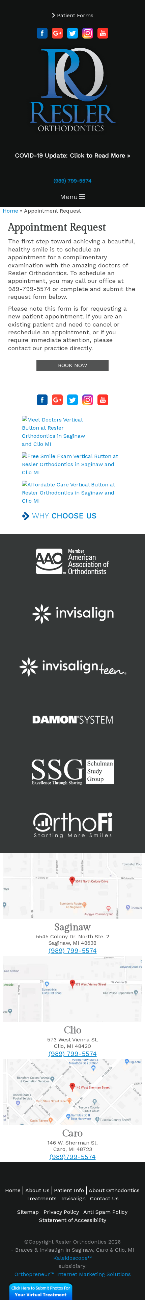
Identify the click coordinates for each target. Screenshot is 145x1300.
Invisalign (73, 1198)
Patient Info (69, 1190)
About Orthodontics (114, 1190)
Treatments (41, 1198)
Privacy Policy (61, 1212)
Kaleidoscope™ (72, 1258)
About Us (37, 1190)
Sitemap (28, 1212)
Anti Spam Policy (105, 1212)
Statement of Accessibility (72, 1220)
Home (10, 211)
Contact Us (104, 1198)
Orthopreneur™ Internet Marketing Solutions (72, 1274)
